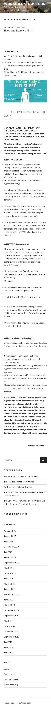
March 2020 (9, 605)
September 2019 (11, 616)
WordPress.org (11, 685)
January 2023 (10, 557)
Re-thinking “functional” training (18, 487)
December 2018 (11, 632)
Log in (6, 669)
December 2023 (11, 547)
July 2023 (8, 552)
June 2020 (8, 600)
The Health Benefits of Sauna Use (19, 482)
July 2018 (8, 642)
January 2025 (10, 536)
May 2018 (8, 653)
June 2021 (8, 579)
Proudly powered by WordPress (17, 703)
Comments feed (11, 679)
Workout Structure (24, 4)
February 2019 (10, 626)
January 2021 (10, 589)
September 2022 (11, 563)
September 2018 (11, 637)
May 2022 (8, 568)
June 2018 (8, 647)
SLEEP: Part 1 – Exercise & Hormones (21, 476)
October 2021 (10, 573)
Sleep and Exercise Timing (19, 30)
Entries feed (9, 674)
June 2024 (8, 541)
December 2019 (11, 610)
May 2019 (8, 621)
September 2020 (11, 594)
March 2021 (9, 584)
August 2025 (10, 531)
